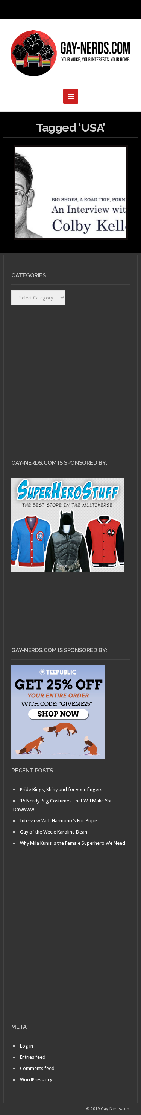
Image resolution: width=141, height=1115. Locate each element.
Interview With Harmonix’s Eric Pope (58, 820)
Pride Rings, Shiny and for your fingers (61, 789)
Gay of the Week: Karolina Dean (53, 832)
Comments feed (37, 1068)
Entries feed (32, 1057)
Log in (26, 1046)
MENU (70, 9)
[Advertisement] (70, 947)
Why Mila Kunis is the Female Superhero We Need (72, 843)
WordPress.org (36, 1079)
